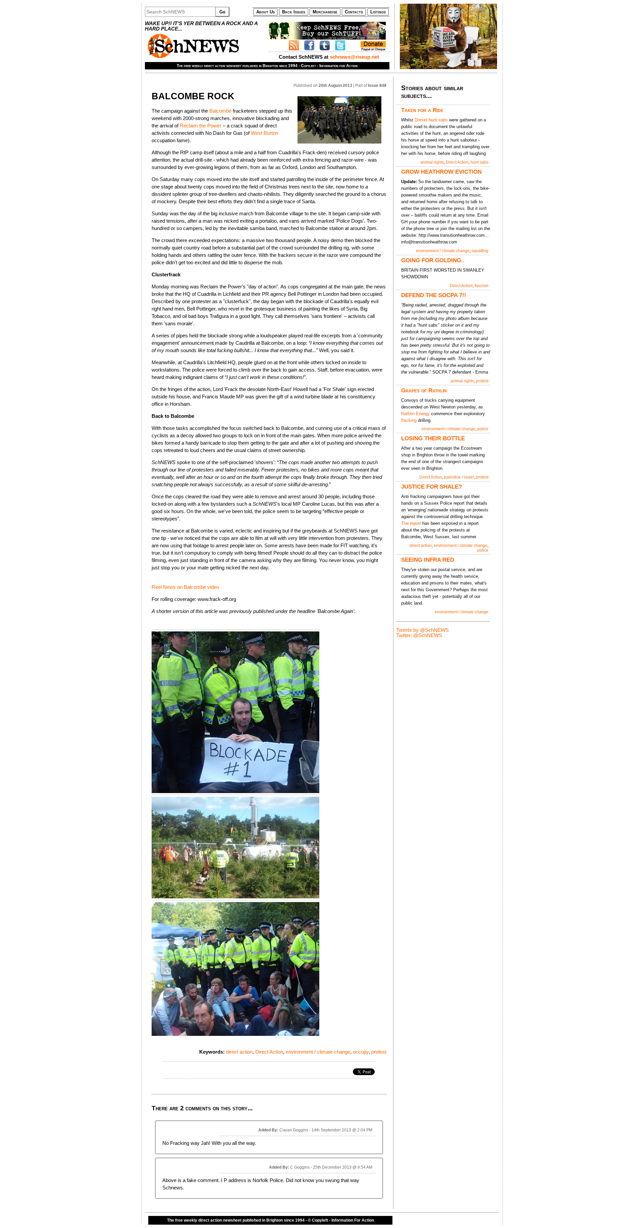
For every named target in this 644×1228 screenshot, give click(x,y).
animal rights (432, 162)
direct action (239, 1052)
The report (411, 523)
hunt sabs (479, 162)
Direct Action (269, 1052)
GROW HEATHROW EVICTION (441, 171)
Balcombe (220, 111)
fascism (481, 285)
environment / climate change (318, 1052)
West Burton (264, 133)
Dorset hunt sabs (431, 119)
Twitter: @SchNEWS (419, 635)
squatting (480, 250)
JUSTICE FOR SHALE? (431, 486)
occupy (361, 1052)
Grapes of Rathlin (424, 390)
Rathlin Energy (415, 413)
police (482, 429)
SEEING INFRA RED (427, 559)
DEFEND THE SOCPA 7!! (433, 295)
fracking (409, 420)
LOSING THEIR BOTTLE (433, 438)
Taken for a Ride (422, 110)
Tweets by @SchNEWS (422, 630)
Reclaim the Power (200, 125)
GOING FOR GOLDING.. (433, 260)
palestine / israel (459, 477)
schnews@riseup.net (354, 57)
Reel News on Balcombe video (185, 587)
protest (378, 1052)
